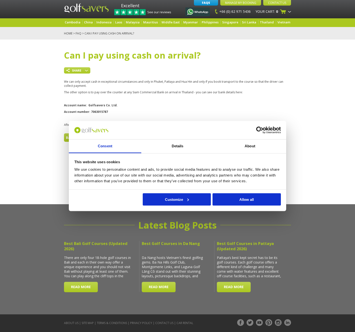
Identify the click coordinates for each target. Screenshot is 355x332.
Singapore (230, 22)
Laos (118, 22)
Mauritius (150, 22)
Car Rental (185, 323)
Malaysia (133, 22)
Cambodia (72, 22)
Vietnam (283, 22)
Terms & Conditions (112, 323)
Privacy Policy (141, 323)
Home (68, 33)
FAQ (78, 33)
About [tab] (250, 146)
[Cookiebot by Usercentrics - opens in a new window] (260, 130)
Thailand (267, 22)
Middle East (171, 22)
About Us (71, 323)
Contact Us (277, 3)
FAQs (206, 3)
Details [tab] (178, 146)
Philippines (210, 22)
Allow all (246, 199)
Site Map (88, 323)
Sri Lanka (249, 22)
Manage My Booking (240, 3)
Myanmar (190, 22)
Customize (174, 199)
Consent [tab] (105, 146)
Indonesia (104, 22)
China (88, 22)
